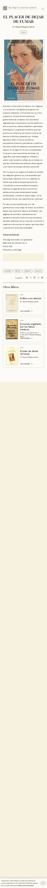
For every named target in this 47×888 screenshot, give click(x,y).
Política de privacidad (25, 886)
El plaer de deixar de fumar (29, 352)
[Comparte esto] (27, 277)
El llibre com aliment (30, 298)
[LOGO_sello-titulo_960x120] (20, 8)
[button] (43, 9)
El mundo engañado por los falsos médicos (30, 327)
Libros (22, 294)
